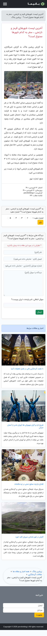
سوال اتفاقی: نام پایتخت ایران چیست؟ (27, 299)
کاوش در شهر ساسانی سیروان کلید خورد (29, 537)
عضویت (39, 614)
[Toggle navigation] (5, 4)
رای (40, 222)
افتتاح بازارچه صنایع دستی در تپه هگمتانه (28, 484)
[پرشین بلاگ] (36, 4)
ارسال (39, 312)
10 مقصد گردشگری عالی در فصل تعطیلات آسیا (27, 368)
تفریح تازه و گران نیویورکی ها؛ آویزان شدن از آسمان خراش (25, 426)
